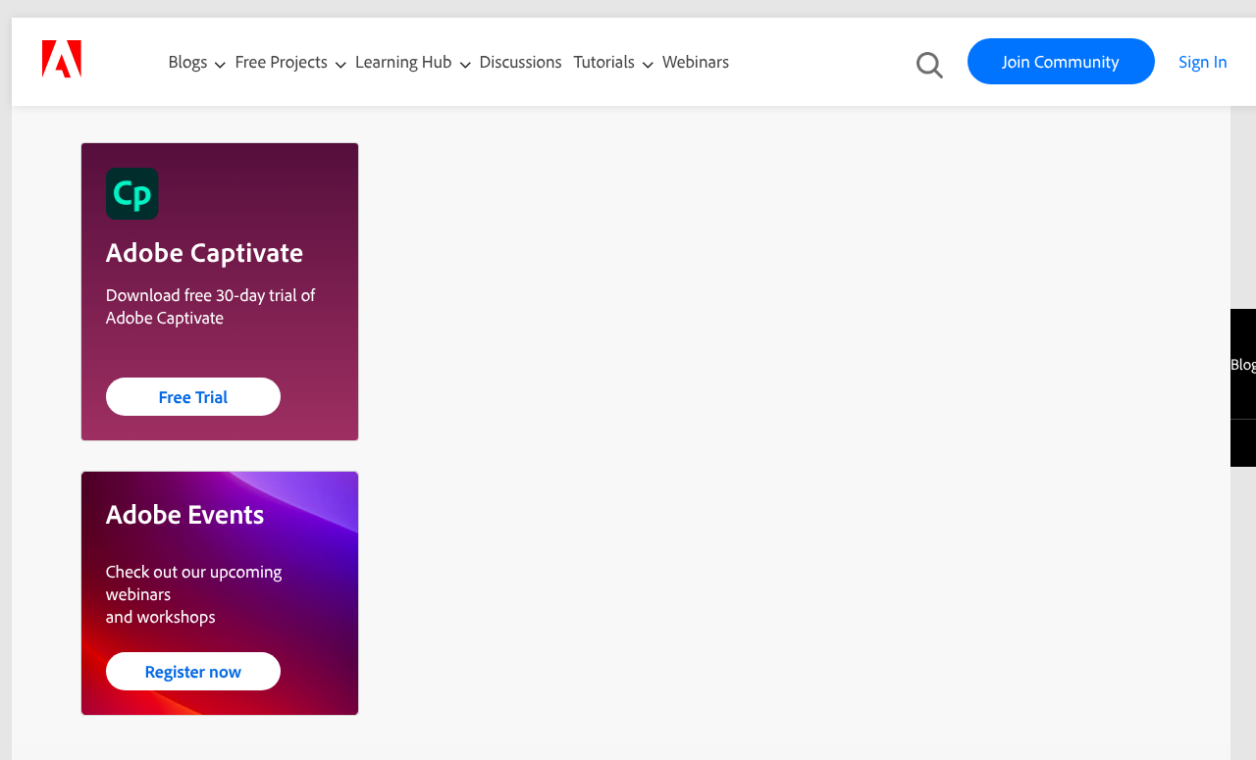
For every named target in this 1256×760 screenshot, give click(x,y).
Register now (192, 671)
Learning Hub (405, 62)
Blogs (188, 62)
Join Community (1061, 62)
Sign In (1203, 62)
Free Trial (193, 396)
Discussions (521, 62)
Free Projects (283, 62)
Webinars (695, 62)
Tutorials (606, 62)
